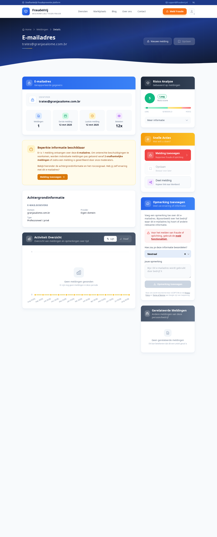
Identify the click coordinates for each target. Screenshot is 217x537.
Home (28, 29)
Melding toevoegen (50, 176)
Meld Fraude (176, 11)
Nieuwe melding (159, 41)
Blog (114, 11)
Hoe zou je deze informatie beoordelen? (166, 247)
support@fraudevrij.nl (178, 2)
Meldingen (42, 29)
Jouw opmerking (153, 261)
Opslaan (186, 41)
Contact (142, 11)
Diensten (83, 11)
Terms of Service (159, 295)
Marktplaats (99, 11)
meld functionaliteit (166, 237)
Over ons (127, 11)
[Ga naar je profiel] (192, 11)
